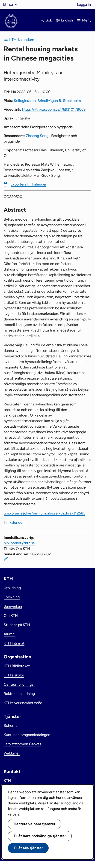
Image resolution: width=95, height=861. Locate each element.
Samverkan (13, 606)
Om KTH (11, 615)
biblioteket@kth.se (19, 543)
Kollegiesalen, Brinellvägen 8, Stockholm (47, 100)
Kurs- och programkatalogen (27, 735)
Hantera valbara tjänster (34, 824)
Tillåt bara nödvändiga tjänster (40, 836)
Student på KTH (17, 625)
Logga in (84, 4)
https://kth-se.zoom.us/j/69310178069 (54, 109)
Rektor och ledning (19, 693)
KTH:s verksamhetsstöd (23, 703)
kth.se (8, 4)
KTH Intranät (14, 643)
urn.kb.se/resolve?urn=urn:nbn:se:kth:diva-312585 (44, 513)
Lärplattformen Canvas (22, 744)
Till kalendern (15, 522)
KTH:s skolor (14, 675)
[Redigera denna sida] (6, 559)
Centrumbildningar (19, 684)
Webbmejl (12, 753)
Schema (10, 725)
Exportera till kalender (28, 184)
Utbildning (12, 588)
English (67, 20)
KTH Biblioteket (17, 666)
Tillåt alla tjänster (28, 848)
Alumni (9, 634)
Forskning (12, 597)
